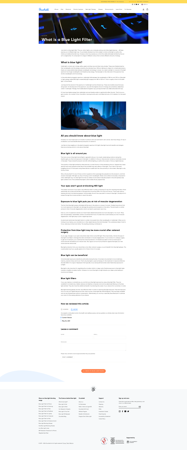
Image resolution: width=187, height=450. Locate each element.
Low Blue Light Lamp (44, 428)
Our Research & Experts (64, 409)
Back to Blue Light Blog (94, 370)
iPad (62, 9)
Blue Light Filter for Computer (46, 416)
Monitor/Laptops (78, 9)
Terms (67, 443)
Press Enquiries (102, 414)
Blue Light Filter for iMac (45, 418)
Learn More (119, 9)
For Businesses (82, 404)
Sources (65, 309)
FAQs (100, 409)
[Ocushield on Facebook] (122, 411)
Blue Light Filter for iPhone (45, 404)
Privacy (64, 443)
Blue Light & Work (63, 406)
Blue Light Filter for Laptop (45, 413)
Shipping (101, 404)
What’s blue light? (63, 401)
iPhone (56, 9)
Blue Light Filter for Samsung (46, 406)
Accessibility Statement (104, 416)
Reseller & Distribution (84, 414)
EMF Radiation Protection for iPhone (47, 430)
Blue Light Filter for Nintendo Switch (47, 421)
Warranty (101, 406)
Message (64, 342)
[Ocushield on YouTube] (125, 411)
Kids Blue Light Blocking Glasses (47, 425)
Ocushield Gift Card (84, 409)
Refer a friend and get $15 (85, 406)
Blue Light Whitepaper (64, 414)
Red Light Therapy (91, 9)
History (75, 309)
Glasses (100, 9)
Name (62, 334)
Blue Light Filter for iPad (44, 408)
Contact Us (101, 401)
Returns (71, 443)
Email (96, 334)
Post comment (67, 357)
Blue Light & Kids (63, 404)
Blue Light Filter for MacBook (46, 411)
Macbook (68, 9)
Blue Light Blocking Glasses (45, 423)
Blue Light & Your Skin (64, 411)
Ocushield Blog (62, 416)
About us (81, 401)
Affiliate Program (83, 411)
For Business (128, 9)
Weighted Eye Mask (43, 433)
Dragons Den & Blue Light (85, 416)
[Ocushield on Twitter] (128, 411)
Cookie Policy (102, 418)
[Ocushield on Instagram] (120, 411)
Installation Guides (103, 411)
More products (109, 9)
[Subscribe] (140, 407)
